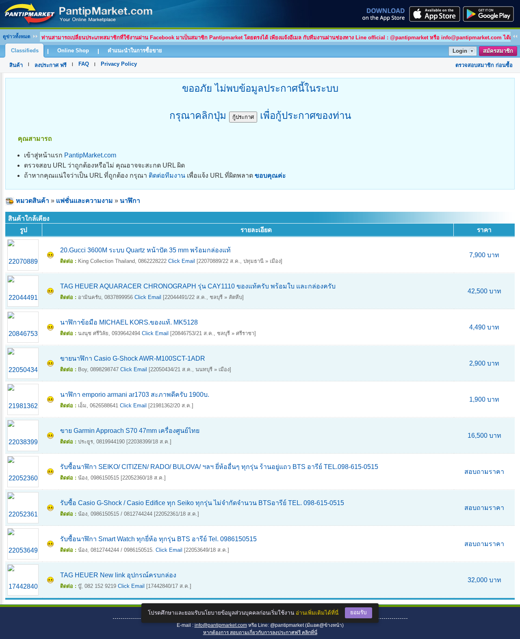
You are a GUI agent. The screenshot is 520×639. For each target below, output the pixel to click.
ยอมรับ (358, 612)
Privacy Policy (119, 64)
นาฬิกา (130, 200)
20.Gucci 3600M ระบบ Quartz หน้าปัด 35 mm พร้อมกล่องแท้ (145, 250)
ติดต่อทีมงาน (167, 175)
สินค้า (16, 65)
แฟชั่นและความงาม (84, 200)
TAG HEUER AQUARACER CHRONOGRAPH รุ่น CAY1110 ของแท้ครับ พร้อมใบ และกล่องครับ (198, 286)
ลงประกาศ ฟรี (51, 65)
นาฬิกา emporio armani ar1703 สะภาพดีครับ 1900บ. (134, 394)
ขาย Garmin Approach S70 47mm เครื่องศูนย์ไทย (129, 430)
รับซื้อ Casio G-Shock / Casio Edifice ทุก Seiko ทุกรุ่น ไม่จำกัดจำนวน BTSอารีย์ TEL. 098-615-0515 (202, 502)
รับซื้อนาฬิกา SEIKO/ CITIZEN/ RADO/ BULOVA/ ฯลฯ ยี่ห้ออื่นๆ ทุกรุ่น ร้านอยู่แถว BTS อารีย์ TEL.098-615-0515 (219, 466)
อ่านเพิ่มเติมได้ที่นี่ (317, 613)
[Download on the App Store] (434, 14)
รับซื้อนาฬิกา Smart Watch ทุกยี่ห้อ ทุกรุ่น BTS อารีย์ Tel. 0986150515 (158, 539)
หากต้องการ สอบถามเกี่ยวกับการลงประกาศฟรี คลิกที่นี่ (260, 632)
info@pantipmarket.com (221, 625)
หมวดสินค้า (32, 200)
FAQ (83, 64)
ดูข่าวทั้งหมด (16, 36)
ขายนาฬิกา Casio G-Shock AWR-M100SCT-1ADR (132, 358)
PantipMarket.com (90, 155)
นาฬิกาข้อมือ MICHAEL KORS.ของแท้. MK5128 (129, 322)
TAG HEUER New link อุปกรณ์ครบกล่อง (118, 575)
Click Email (181, 261)
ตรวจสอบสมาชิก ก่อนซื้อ (484, 65)
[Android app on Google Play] (491, 14)
